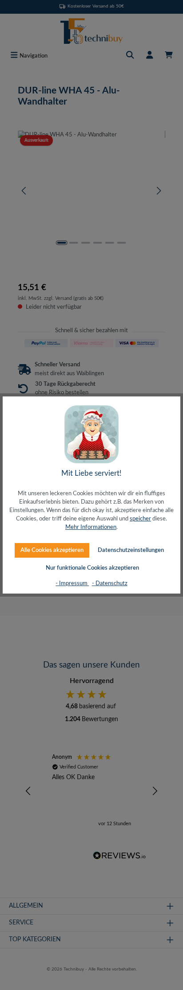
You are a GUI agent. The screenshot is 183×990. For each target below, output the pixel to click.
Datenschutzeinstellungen (131, 550)
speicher (140, 518)
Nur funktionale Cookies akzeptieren (92, 568)
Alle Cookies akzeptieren (52, 550)
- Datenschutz (109, 583)
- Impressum (72, 583)
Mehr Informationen (90, 527)
